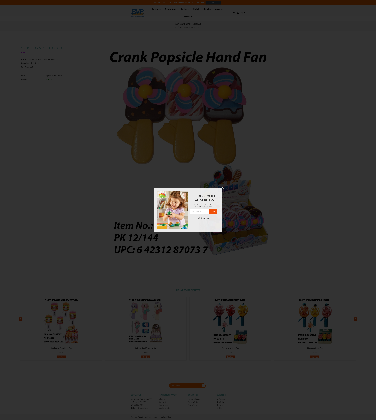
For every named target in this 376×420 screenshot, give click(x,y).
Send (213, 211)
